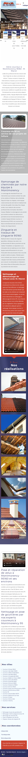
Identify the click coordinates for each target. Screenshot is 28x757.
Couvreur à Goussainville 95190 (11, 676)
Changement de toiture (10, 534)
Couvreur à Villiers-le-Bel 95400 (11, 672)
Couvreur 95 (6, 692)
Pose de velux (9, 493)
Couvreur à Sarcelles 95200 (10, 674)
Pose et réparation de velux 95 (10, 717)
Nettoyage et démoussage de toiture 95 (13, 714)
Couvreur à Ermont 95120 (9, 686)
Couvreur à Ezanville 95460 (10, 681)
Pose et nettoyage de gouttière (13, 429)
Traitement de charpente (9, 450)
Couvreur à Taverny (8, 700)
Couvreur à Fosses (7, 697)
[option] (5, 37)
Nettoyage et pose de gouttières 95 (12, 712)
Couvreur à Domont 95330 (10, 683)
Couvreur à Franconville (9, 699)
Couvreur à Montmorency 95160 (11, 690)
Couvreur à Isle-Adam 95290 (10, 671)
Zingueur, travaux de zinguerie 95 (11, 719)
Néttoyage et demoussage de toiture (10, 407)
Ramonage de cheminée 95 (10, 715)
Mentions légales (21, 752)
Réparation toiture (11, 388)
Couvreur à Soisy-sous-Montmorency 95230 (14, 688)
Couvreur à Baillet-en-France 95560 (12, 678)
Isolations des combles (9, 471)
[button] (1, 40)
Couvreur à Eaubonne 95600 (10, 685)
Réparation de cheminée (9, 513)
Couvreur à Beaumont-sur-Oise (11, 695)
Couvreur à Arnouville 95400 (10, 679)
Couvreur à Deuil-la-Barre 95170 (11, 693)
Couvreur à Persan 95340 (9, 669)
